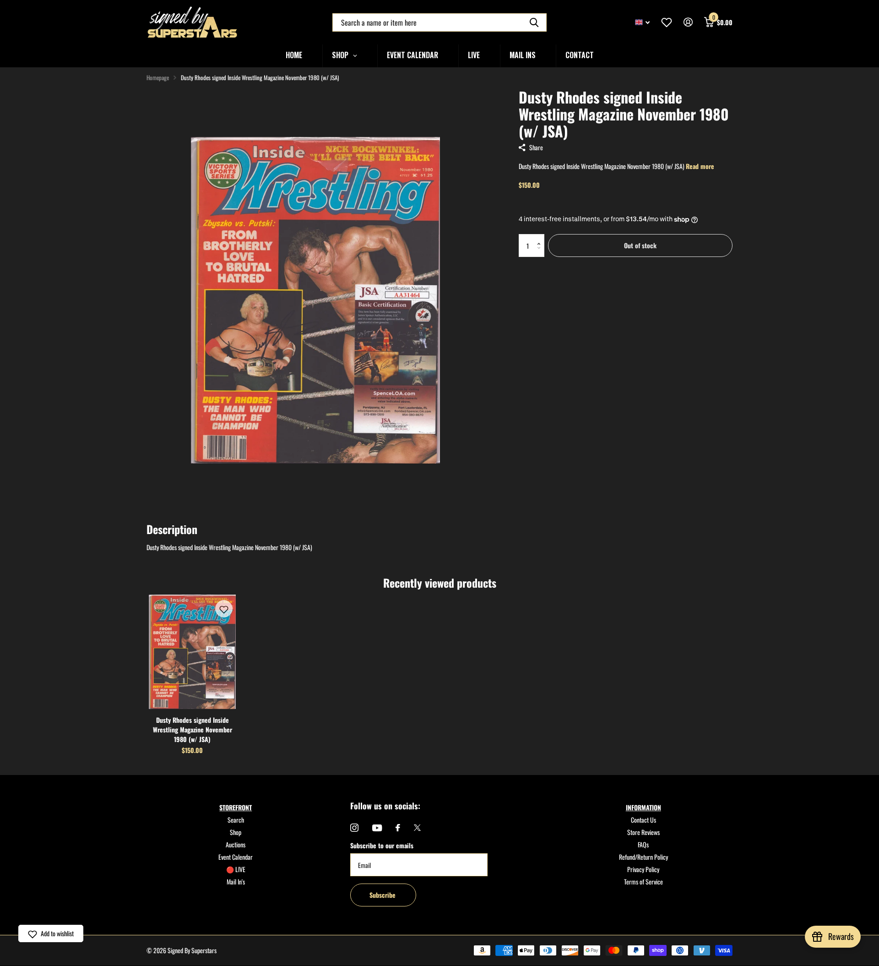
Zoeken (534, 22)
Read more (700, 166)
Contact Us (643, 819)
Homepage (157, 77)
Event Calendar (235, 857)
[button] (541, 237)
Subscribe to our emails (381, 845)
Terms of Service (643, 881)
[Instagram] (354, 828)
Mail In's (236, 881)
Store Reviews (643, 832)
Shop (235, 832)
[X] (417, 827)
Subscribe (383, 895)
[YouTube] (377, 827)
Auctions (235, 844)
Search (236, 819)
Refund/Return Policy (643, 857)
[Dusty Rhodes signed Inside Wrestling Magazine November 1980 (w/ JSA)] (192, 652)
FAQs (643, 844)
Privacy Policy (643, 869)
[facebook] (398, 827)
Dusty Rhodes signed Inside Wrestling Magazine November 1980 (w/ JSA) (192, 729)
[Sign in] (688, 22)
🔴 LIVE (235, 869)
